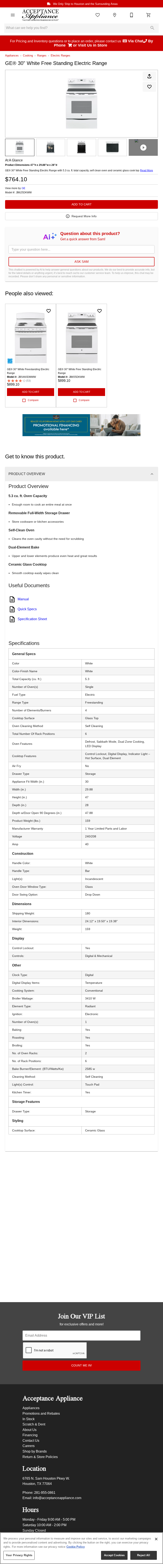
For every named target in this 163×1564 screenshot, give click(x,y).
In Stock (28, 1419)
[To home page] (40, 15)
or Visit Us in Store (90, 45)
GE (23, 188)
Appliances (12, 55)
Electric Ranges (60, 55)
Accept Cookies (114, 1555)
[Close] (156, 1539)
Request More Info (84, 216)
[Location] (115, 15)
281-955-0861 (44, 1492)
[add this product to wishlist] (149, 87)
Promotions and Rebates (41, 1413)
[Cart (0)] (148, 15)
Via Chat (135, 41)
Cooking (28, 55)
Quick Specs (27, 609)
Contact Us (30, 1440)
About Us (29, 1430)
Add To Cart (82, 204)
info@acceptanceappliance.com (57, 1498)
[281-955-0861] (131, 15)
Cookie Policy (75, 1546)
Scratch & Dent (33, 1424)
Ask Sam (81, 261)
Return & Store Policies (40, 1457)
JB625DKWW (24, 192)
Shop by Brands (34, 1451)
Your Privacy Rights (19, 1555)
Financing (30, 1435)
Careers (28, 1446)
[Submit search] (152, 28)
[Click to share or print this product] (149, 76)
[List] (98, 15)
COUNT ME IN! (81, 1365)
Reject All (143, 1555)
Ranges (41, 55)
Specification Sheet (32, 619)
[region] (81, 1548)
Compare (33, 400)
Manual (23, 599)
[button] (13, 15)
